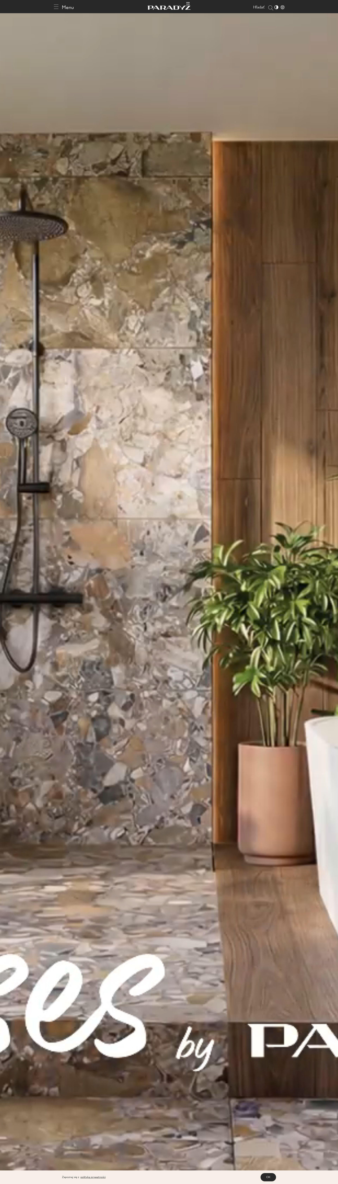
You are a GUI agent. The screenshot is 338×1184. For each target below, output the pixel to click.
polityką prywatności (93, 1177)
